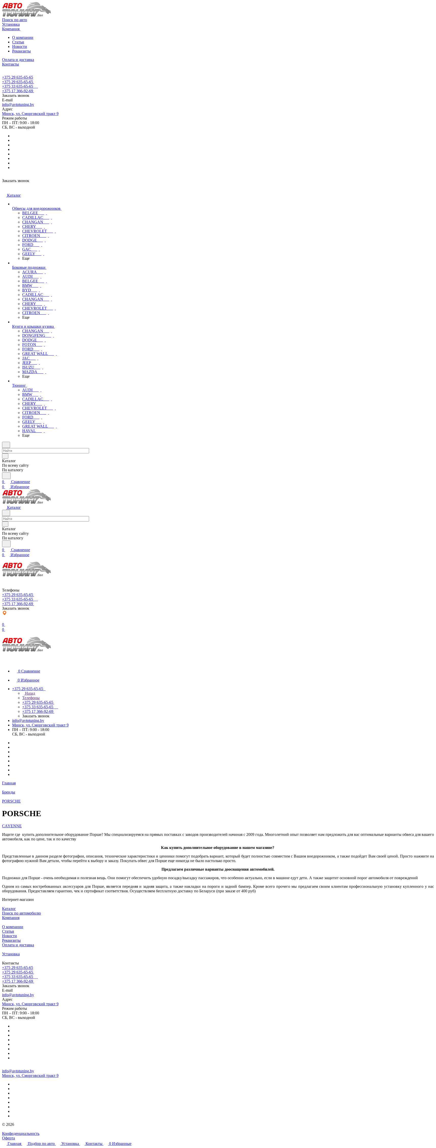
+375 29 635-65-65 (17, 77)
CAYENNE (12, 826)
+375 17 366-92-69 (17, 91)
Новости (19, 46)
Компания (10, 918)
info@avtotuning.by (18, 104)
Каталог (9, 908)
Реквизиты (21, 51)
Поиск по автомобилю (21, 913)
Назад (29, 693)
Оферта (8, 1138)
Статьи (18, 42)
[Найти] (6, 475)
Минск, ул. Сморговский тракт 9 (30, 113)
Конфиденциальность (20, 1133)
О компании (22, 37)
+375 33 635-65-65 (17, 86)
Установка (11, 954)
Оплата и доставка (18, 945)
